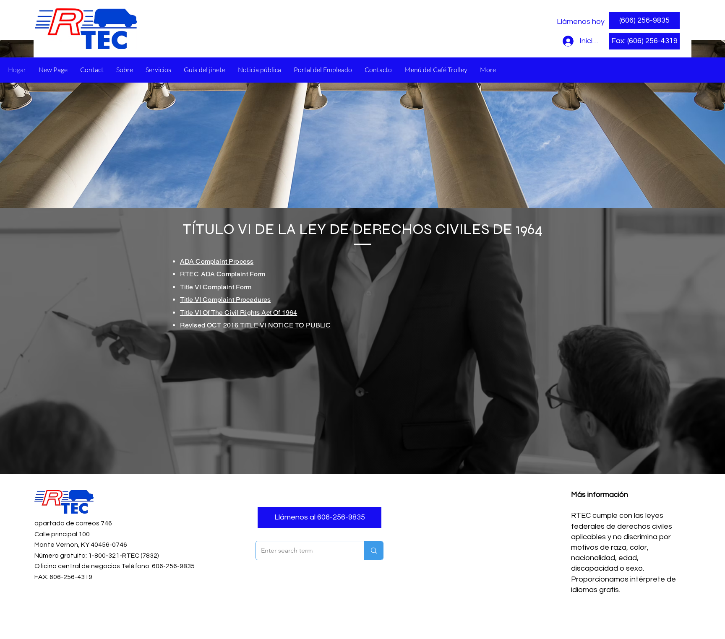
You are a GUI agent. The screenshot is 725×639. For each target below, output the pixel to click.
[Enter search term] (373, 550)
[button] (644, 41)
